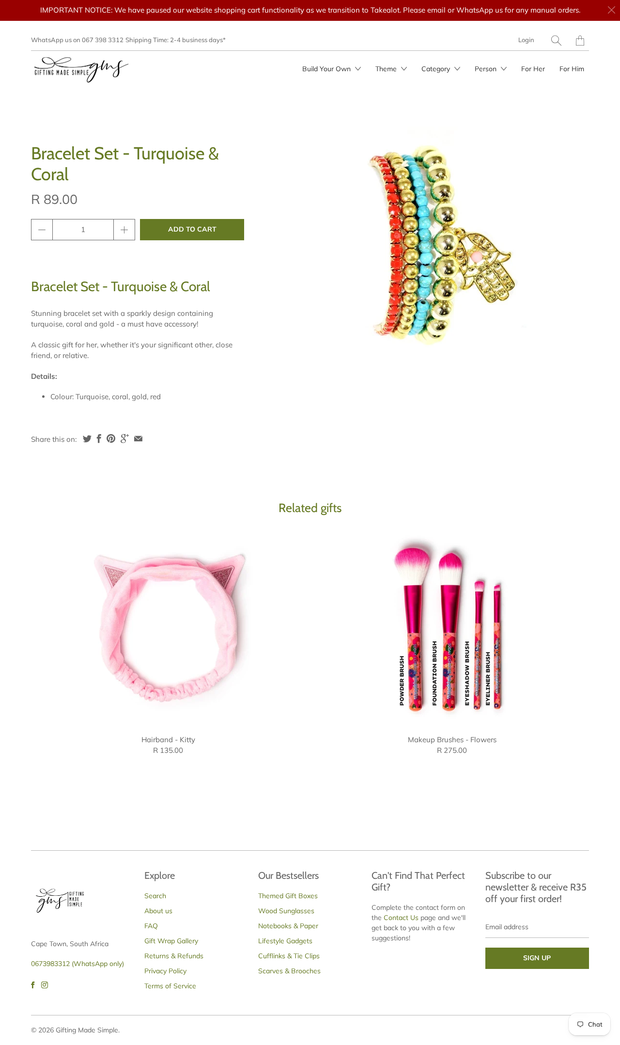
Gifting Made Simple (87, 1030)
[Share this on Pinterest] (111, 438)
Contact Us (401, 917)
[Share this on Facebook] (99, 438)
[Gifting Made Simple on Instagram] (44, 985)
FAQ (151, 925)
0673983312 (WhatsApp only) (77, 963)
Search (155, 895)
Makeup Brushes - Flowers (452, 628)
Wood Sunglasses (286, 910)
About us (158, 910)
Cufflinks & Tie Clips (289, 955)
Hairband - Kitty (168, 628)
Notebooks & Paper (288, 925)
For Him (571, 68)
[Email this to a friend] (138, 438)
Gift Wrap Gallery (171, 940)
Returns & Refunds (173, 955)
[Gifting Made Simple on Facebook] (32, 985)
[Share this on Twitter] (87, 438)
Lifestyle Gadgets (285, 940)
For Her (533, 68)
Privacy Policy (165, 971)
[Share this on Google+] (124, 438)
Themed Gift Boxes (288, 895)
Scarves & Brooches (289, 971)
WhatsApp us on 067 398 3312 (77, 40)
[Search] (556, 40)
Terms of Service (170, 986)
